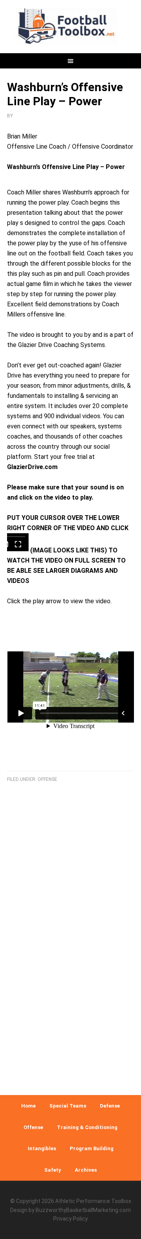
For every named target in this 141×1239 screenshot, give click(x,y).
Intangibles (42, 1148)
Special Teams (67, 1106)
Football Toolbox (70, 27)
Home (28, 1106)
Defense (110, 1106)
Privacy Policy (70, 1219)
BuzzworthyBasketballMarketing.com (83, 1210)
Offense (47, 779)
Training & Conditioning (87, 1127)
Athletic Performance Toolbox (93, 1201)
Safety (52, 1170)
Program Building (92, 1148)
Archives (86, 1170)
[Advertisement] (70, 1004)
